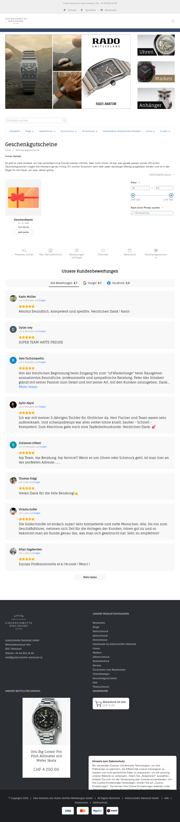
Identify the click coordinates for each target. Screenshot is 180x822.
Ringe (96, 627)
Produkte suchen (24, 254)
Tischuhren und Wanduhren (109, 669)
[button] (165, 131)
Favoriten (103, 254)
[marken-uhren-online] (156, 63)
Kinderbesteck (101, 661)
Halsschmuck (100, 631)
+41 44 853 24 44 (108, 3)
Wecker (97, 665)
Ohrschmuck (100, 639)
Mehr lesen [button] (28, 387)
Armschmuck (100, 635)
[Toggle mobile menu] (173, 21)
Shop (8, 150)
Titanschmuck (101, 686)
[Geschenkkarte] (23, 198)
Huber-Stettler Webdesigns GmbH (73, 798)
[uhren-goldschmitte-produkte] (156, 36)
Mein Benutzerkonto (50, 254)
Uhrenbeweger (101, 673)
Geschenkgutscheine (27, 150)
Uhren (96, 648)
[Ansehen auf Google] (13, 298)
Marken (97, 652)
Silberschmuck (101, 656)
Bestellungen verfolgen (76, 256)
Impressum (81, 802)
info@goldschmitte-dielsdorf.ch (23, 657)
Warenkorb (130, 254)
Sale (95, 682)
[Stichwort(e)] (133, 213)
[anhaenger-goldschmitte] (156, 89)
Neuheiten (99, 622)
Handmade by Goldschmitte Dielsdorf (114, 644)
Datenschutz (100, 802)
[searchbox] (36, 120)
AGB (166, 798)
